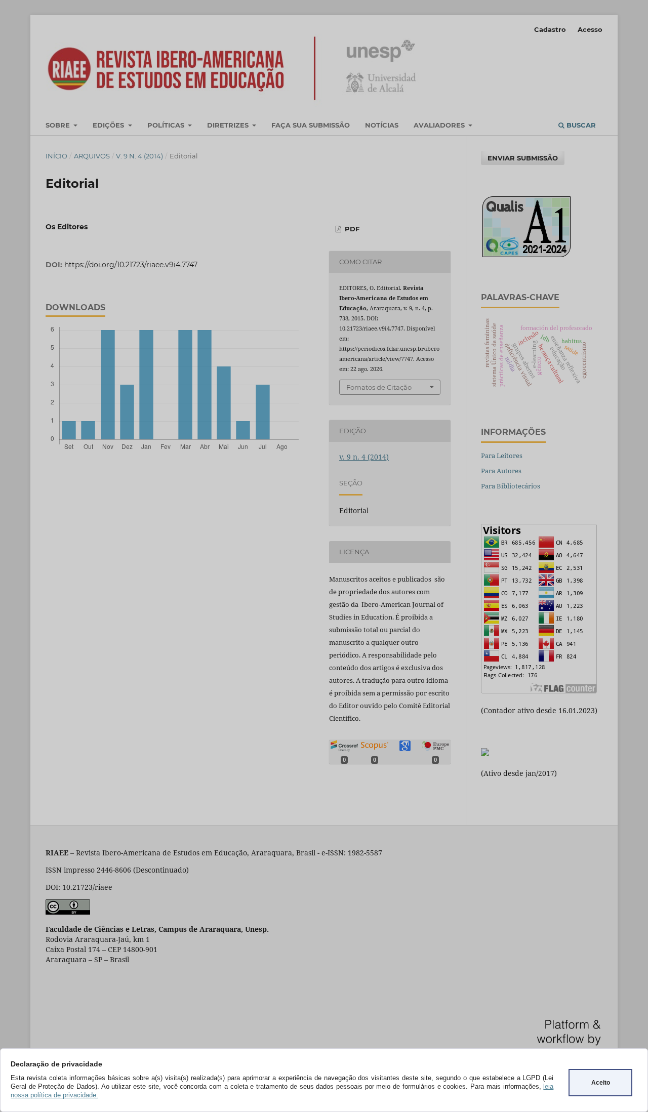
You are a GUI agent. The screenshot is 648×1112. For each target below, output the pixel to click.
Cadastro (550, 29)
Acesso (590, 29)
